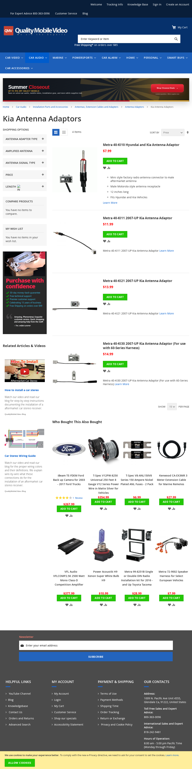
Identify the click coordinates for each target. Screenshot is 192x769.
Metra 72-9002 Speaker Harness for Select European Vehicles (173, 576)
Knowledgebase (18, 706)
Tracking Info (115, 4)
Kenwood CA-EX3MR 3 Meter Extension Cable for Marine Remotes (172, 480)
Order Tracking (109, 712)
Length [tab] (11, 186)
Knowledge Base (138, 4)
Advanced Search (19, 724)
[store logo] (35, 30)
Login (57, 700)
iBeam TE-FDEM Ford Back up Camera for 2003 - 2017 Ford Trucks (69, 480)
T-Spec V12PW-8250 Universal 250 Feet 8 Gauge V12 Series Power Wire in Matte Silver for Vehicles (103, 484)
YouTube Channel (19, 693)
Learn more (172, 755)
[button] (104, 167)
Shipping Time (109, 706)
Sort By (154, 132)
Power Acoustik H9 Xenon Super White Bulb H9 (103, 576)
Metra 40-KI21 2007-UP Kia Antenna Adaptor (137, 281)
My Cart (59, 706)
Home (6, 106)
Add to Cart (69, 508)
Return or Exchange (112, 718)
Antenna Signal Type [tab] (20, 163)
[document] (96, 760)
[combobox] (129, 39)
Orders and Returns (21, 718)
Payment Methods (111, 700)
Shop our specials (65, 718)
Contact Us (15, 712)
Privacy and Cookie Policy (116, 724)
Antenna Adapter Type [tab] (22, 139)
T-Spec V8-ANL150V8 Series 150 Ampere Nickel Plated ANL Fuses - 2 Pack (137, 480)
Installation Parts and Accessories (51, 106)
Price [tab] (9, 175)
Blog (85, 13)
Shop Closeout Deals (166, 88)
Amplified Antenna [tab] (19, 151)
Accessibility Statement (68, 724)
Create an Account (177, 4)
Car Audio (21, 106)
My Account (61, 693)
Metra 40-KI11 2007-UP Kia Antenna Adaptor (137, 218)
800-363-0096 (41, 13)
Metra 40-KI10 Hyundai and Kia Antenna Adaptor (141, 145)
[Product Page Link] (77, 175)
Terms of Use (108, 693)
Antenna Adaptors (135, 106)
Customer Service (66, 13)
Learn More (110, 202)
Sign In (157, 4)
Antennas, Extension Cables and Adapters (97, 106)
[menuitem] (13, 57)
